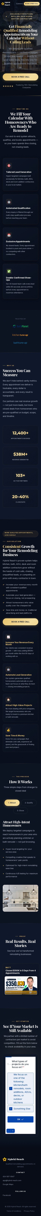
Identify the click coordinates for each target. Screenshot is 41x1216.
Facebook (7, 1195)
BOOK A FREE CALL (31, 3)
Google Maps (8, 1184)
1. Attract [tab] (12, 803)
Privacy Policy (29, 1211)
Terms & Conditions (14, 1211)
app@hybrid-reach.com (12, 1180)
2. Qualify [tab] (29, 803)
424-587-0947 (8, 1176)
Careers (19, 4)
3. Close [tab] (20, 810)
